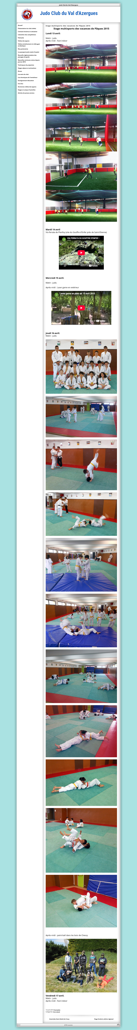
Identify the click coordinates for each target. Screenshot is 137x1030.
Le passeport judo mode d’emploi (28, 52)
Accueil (20, 25)
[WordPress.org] (118, 1025)
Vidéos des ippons (23, 41)
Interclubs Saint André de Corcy (59, 1019)
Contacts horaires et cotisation (27, 31)
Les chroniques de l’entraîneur (27, 77)
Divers (20, 71)
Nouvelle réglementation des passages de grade (27, 56)
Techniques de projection (26, 65)
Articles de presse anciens (26, 93)
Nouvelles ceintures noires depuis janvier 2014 (29, 61)
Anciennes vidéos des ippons (27, 87)
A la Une (20, 84)
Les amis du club (23, 74)
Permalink (57, 1010)
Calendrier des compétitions (27, 35)
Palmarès (21, 38)
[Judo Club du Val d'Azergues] (68, 21)
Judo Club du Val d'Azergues (68, 5)
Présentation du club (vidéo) (27, 28)
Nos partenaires (23, 49)
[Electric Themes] (19, 1025)
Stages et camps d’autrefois (26, 90)
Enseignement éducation (26, 80)
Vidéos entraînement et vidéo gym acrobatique (29, 45)
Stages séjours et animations (27, 68)
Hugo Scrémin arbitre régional (103, 1019)
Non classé (56, 1012)
